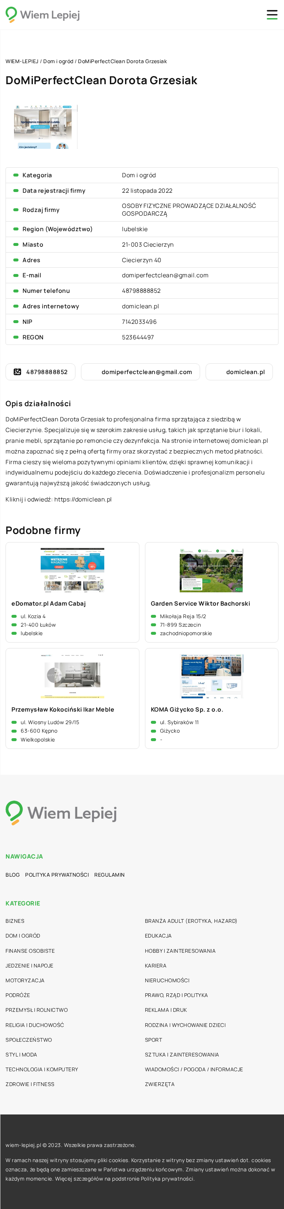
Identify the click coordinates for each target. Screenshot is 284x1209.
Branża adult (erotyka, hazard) (191, 920)
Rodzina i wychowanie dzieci (185, 1024)
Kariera (156, 965)
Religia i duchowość (35, 1024)
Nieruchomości (167, 980)
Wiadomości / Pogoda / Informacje (194, 1069)
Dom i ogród (139, 175)
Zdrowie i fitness (30, 1084)
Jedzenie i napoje (30, 965)
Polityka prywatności (57, 874)
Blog (13, 874)
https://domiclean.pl (83, 499)
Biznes (15, 920)
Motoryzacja (25, 980)
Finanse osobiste (30, 950)
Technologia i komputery (42, 1069)
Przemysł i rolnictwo (37, 1009)
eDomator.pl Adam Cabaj (48, 603)
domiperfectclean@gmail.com (165, 275)
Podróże (18, 995)
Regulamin (109, 874)
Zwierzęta (160, 1084)
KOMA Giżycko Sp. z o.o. (187, 709)
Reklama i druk (166, 1009)
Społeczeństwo (29, 1039)
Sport (153, 1039)
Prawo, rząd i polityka (176, 995)
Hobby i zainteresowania (180, 950)
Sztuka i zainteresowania (182, 1054)
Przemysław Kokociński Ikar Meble (62, 709)
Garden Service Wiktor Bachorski (200, 603)
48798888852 (141, 291)
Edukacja (158, 935)
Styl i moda (21, 1054)
